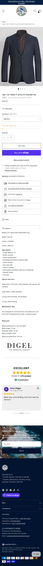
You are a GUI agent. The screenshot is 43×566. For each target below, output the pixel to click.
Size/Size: (9, 114)
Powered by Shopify (7, 551)
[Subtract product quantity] (4, 137)
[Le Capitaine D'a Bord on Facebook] (3, 490)
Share (7, 219)
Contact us (19, 194)
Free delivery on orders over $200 (18, 183)
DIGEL (4, 97)
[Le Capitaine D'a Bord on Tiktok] (14, 490)
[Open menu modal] (3, 11)
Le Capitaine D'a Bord (19, 548)
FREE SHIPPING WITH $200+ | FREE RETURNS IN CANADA (21, 2)
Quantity (5, 133)
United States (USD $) (10, 544)
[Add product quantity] (11, 137)
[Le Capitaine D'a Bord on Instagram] (7, 490)
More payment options (21, 160)
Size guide (8, 109)
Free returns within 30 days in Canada (20, 189)
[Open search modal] (34, 11)
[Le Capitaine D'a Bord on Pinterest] (10, 490)
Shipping (5, 176)
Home (4, 22)
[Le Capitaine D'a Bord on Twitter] (18, 490)
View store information (11, 170)
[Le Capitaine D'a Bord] (21, 11)
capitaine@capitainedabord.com (18, 536)
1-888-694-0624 (25, 518)
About (28, 200)
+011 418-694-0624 (19, 523)
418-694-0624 (15, 521)
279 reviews (25, 376)
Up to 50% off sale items (15, 206)
